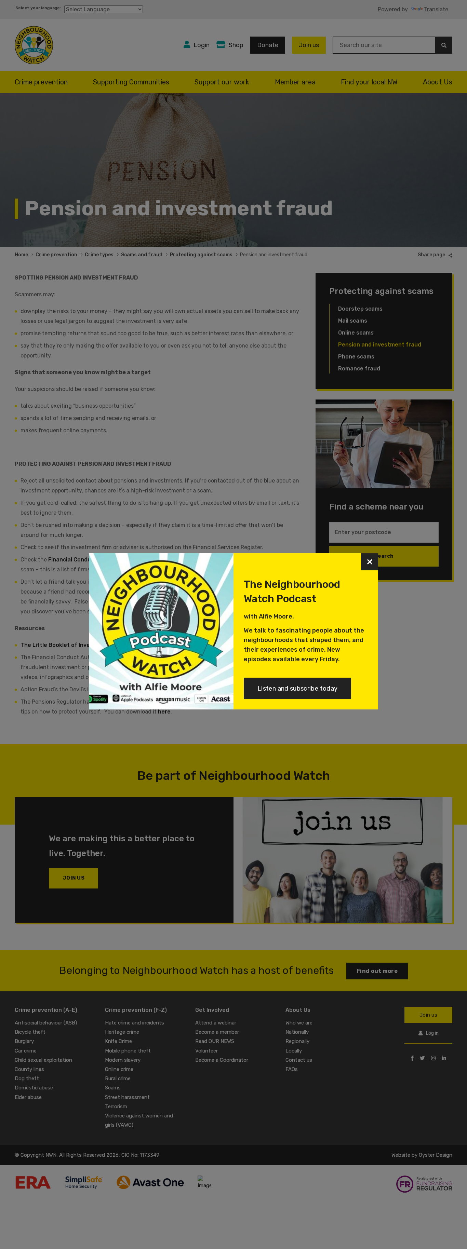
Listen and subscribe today (297, 688)
